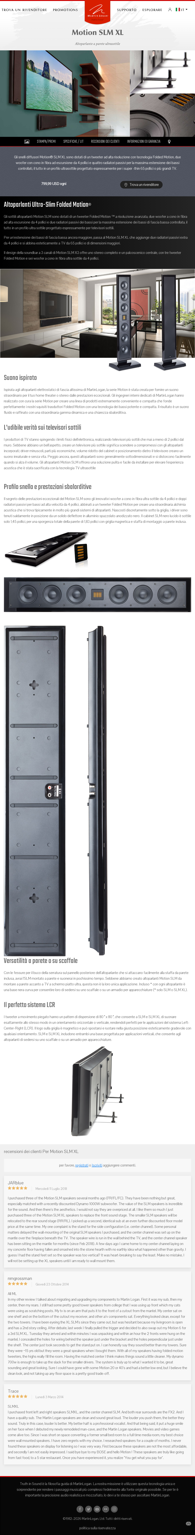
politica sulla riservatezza (97, 1528)
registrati (81, 1165)
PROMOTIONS (65, 9)
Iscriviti (97, 1165)
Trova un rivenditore (144, 184)
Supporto (127, 9)
